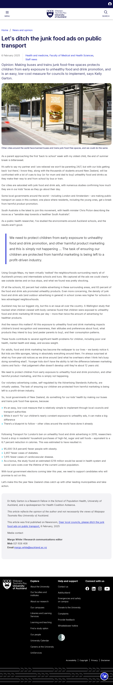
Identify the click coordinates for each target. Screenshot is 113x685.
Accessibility (71, 660)
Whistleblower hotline (68, 625)
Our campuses (37, 607)
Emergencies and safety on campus (69, 600)
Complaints (63, 613)
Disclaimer (105, 660)
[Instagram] (100, 589)
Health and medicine (36, 55)
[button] (110, 4)
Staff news (31, 59)
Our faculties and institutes (38, 594)
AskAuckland (64, 592)
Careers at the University (42, 646)
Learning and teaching (40, 622)
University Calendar (39, 640)
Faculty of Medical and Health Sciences (71, 55)
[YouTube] (107, 589)
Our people (35, 634)
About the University (39, 586)
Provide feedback (66, 619)
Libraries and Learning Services (40, 615)
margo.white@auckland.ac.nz (30, 547)
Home (4, 30)
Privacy (94, 660)
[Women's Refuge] (61, 640)
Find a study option (39, 628)
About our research (39, 601)
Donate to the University (69, 607)
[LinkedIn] (94, 589)
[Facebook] (87, 589)
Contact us (63, 586)
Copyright (84, 660)
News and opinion (23, 30)
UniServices (36, 652)
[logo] (56, 14)
